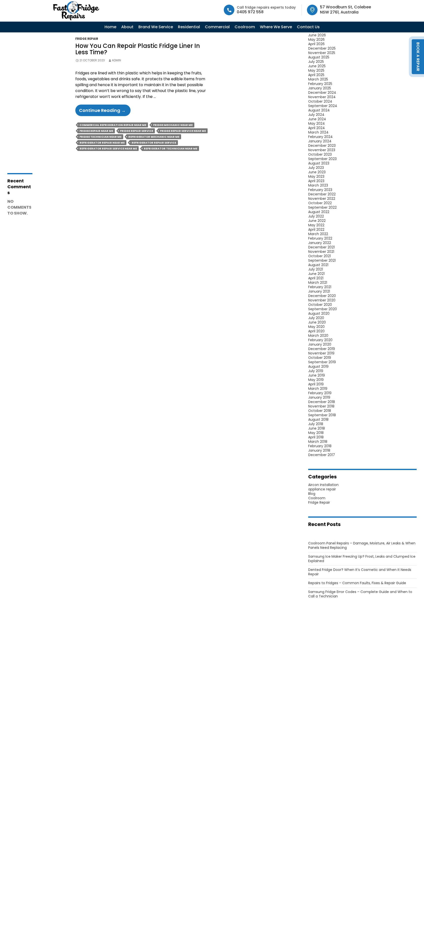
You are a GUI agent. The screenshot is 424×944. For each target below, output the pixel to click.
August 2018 (318, 419)
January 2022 (319, 242)
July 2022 (316, 216)
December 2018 (321, 401)
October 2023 (320, 154)
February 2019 (319, 393)
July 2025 (316, 61)
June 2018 (316, 428)
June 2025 (317, 66)
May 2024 (316, 123)
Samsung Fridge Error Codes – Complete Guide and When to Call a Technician (360, 594)
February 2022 (320, 238)
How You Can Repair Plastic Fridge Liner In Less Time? (137, 49)
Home (110, 27)
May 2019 (316, 379)
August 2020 (319, 313)
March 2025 (318, 79)
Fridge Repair (86, 39)
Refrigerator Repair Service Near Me (108, 148)
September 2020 (322, 309)
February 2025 (320, 83)
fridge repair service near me (183, 131)
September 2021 (322, 260)
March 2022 (318, 233)
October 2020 (320, 304)
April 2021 (315, 278)
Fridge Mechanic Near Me (173, 125)
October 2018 (319, 410)
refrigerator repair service (154, 143)
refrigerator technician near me (170, 148)
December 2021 (321, 247)
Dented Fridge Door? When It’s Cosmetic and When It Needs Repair (359, 572)
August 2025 (318, 57)
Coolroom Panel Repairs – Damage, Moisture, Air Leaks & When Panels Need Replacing (361, 545)
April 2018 (316, 437)
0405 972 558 (250, 12)
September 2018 (322, 415)
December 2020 (322, 295)
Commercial (217, 27)
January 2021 (319, 291)
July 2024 (316, 114)
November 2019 (321, 353)
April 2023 (316, 180)
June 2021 (316, 273)
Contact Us (308, 27)
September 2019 (322, 362)
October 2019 (319, 357)
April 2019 (316, 384)
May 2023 (316, 176)
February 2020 (320, 339)
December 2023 (322, 145)
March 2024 (318, 132)
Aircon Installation (323, 484)
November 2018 (321, 406)
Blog (311, 493)
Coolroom (245, 27)
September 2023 (322, 158)
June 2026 (317, 35)
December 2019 (321, 348)
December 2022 (322, 194)
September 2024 (322, 105)
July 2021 (315, 269)
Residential (189, 27)
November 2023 (321, 150)
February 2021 (319, 286)
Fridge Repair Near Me (96, 131)
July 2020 (316, 317)
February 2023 (320, 189)
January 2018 (319, 450)
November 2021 (321, 251)
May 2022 (316, 225)
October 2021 (319, 256)
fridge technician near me (100, 137)
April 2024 (316, 127)
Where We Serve (276, 27)
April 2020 (316, 331)
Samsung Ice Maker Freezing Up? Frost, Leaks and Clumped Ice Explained (361, 558)
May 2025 (316, 70)
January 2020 (319, 344)
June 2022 (317, 220)
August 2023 (318, 163)
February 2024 (320, 136)
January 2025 (319, 88)
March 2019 (317, 388)
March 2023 (318, 185)
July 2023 (316, 167)
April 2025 (316, 74)
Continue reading (105, 111)
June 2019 (316, 375)
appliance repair (322, 489)
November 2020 (321, 300)
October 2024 (320, 101)
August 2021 (318, 264)
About (127, 27)
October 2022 (320, 203)
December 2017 (321, 454)
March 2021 (317, 282)
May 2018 (316, 432)
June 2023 (317, 172)
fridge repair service (136, 131)
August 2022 (318, 211)
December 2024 (322, 92)
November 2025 (321, 52)
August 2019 (318, 366)
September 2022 (322, 207)
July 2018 (315, 423)
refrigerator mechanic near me (153, 137)
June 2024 (317, 119)
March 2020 (318, 335)
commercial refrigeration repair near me (113, 125)
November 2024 (322, 96)
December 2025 (322, 48)
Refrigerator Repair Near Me (102, 143)
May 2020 (316, 326)
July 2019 (315, 370)
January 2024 (319, 141)
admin (116, 60)
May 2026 (316, 39)
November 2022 (321, 198)
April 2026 (316, 43)
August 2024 (319, 110)
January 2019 (319, 397)
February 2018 (319, 446)
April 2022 (316, 229)
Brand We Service (155, 27)
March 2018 (317, 441)
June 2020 (317, 322)
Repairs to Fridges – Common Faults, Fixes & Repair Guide (357, 582)
